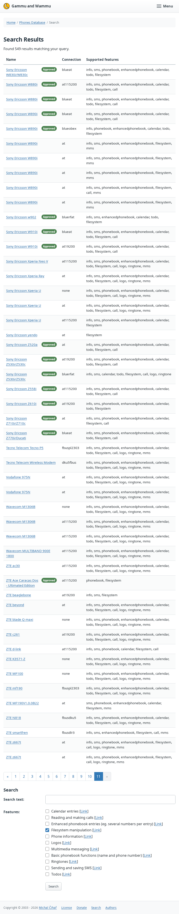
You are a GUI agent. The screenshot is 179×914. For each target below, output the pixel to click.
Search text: (13, 799)
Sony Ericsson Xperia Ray (25, 276)
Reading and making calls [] (76, 817)
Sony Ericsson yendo (21, 335)
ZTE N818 (13, 717)
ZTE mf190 (14, 688)
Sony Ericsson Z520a (22, 344)
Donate (82, 907)
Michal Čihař (48, 907)
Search (53, 886)
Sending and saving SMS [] (76, 867)
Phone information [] (71, 836)
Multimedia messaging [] (74, 849)
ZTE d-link (13, 649)
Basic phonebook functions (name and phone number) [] (101, 855)
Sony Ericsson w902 (21, 217)
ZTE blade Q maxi (19, 619)
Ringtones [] (64, 861)
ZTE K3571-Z (15, 659)
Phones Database (32, 22)
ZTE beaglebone (18, 595)
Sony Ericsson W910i (22, 231)
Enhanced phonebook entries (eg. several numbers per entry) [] (106, 823)
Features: (11, 811)
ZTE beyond (15, 605)
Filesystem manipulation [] (75, 830)
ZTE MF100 (14, 673)
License (66, 907)
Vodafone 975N (18, 477)
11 (98, 776)
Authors (111, 907)
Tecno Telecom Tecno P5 (24, 448)
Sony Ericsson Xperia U (23, 290)
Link (84, 811)
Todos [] (60, 874)
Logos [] (60, 842)
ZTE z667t (13, 742)
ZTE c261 (13, 634)
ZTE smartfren (17, 732)
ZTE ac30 (13, 565)
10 (90, 776)
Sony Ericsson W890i (22, 114)
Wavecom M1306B (20, 506)
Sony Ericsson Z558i (21, 388)
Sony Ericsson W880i (22, 84)
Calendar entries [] (69, 811)
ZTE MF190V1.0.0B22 (22, 703)
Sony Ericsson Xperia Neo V (27, 261)
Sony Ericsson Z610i (21, 403)
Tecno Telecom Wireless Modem (31, 462)
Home (11, 22)
